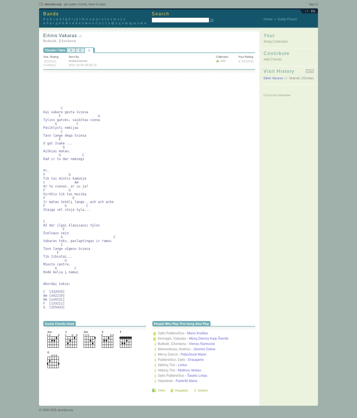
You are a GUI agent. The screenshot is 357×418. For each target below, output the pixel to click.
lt (306, 11)
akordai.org (75, 4)
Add (223, 60)
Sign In (313, 4)
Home (268, 19)
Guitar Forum (287, 19)
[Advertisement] (144, 88)
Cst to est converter (277, 95)
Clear (310, 71)
